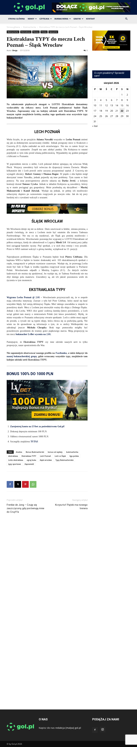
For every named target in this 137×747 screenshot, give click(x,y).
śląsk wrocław (46, 460)
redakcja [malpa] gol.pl (68, 727)
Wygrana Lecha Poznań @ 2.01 (23, 297)
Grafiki (77, 18)
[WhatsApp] (33, 484)
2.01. (49, 334)
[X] (17, 484)
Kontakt (90, 18)
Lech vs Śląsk (60, 456)
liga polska (74, 456)
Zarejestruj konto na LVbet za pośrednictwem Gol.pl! (37, 426)
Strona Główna (16, 18)
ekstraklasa (13, 456)
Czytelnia (44, 18)
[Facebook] (10, 484)
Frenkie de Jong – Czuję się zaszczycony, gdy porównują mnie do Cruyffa (25, 508)
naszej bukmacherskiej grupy (22, 356)
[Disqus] (47, 566)
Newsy (31, 18)
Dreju (14, 50)
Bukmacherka (61, 18)
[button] (126, 18)
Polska (44, 32)
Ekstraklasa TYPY (29, 456)
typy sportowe (14, 464)
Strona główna (13, 27)
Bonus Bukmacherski (35, 452)
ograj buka (31, 460)
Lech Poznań (45, 456)
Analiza (19, 452)
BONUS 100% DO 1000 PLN (30, 374)
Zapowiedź (29, 464)
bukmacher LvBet (25, 334)
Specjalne (53, 32)
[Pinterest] (25, 484)
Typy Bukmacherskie (64, 460)
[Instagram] (102, 729)
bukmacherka (72, 452)
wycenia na (40, 334)
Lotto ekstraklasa (15, 460)
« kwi (95, 126)
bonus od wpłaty (55, 452)
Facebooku (61, 353)
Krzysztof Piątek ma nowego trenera (71, 506)
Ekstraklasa (25, 32)
